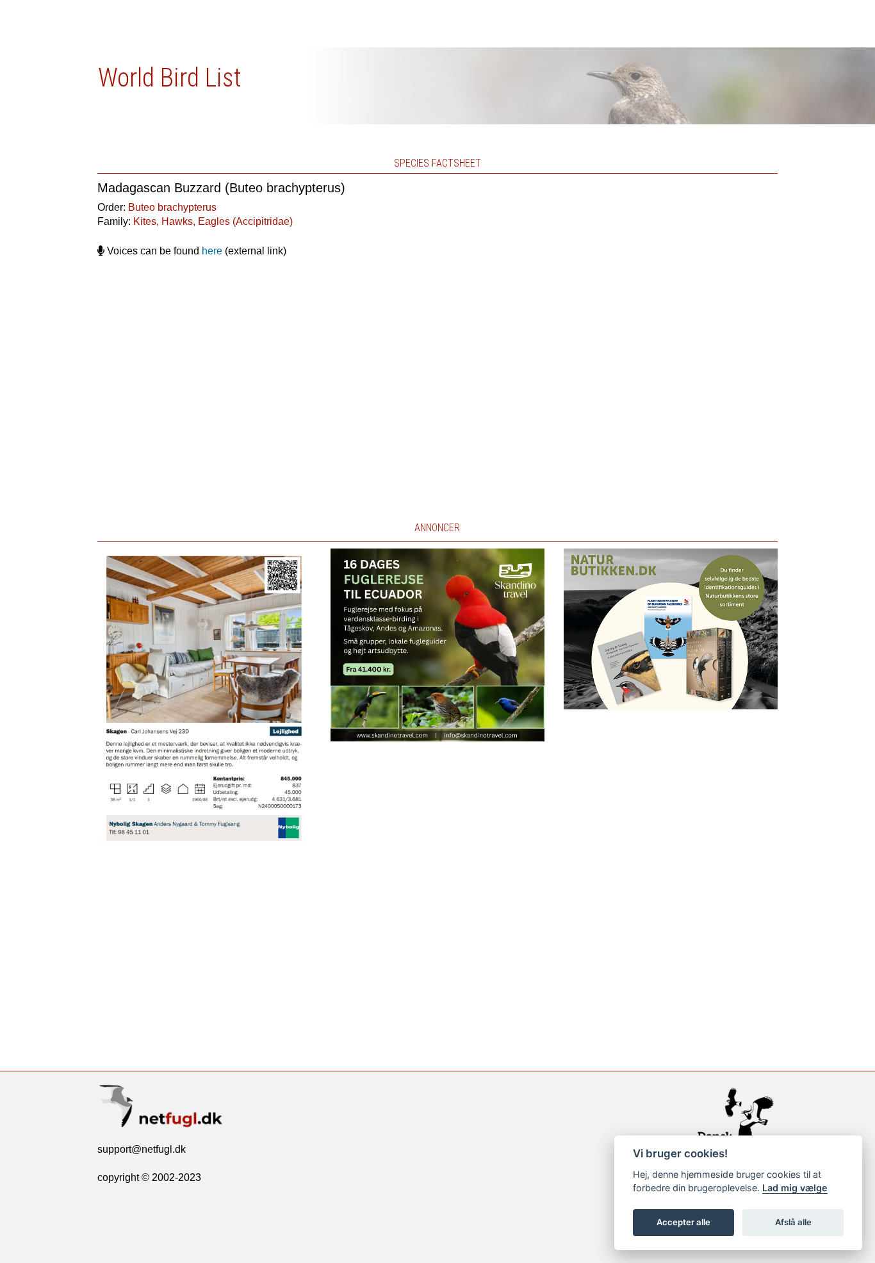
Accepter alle (683, 1222)
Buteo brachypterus (172, 207)
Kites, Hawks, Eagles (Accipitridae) (213, 221)
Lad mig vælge (795, 1187)
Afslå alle (793, 1222)
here (212, 250)
